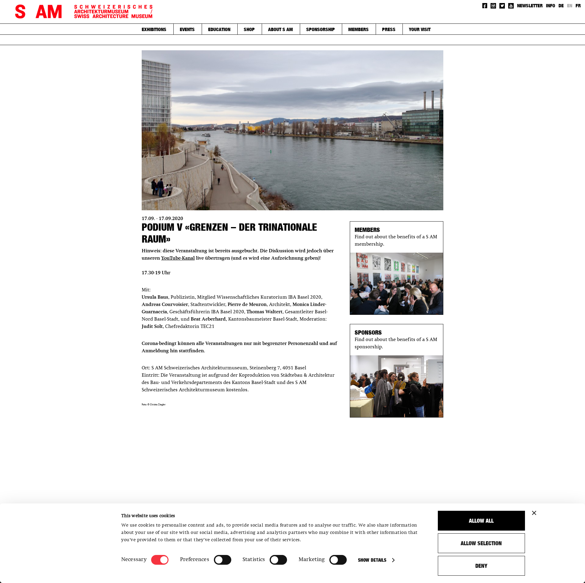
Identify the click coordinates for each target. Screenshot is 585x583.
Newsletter (530, 5)
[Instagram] (493, 6)
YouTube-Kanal (178, 258)
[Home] (83, 12)
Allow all (481, 520)
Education (219, 29)
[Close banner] (534, 513)
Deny (481, 565)
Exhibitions (154, 29)
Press (388, 29)
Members (358, 29)
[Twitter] (502, 6)
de (561, 5)
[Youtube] (511, 6)
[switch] (222, 560)
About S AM (280, 29)
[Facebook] (485, 5)
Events (187, 29)
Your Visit (420, 29)
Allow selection (481, 543)
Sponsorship (320, 29)
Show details (372, 560)
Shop (249, 29)
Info (550, 5)
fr (578, 5)
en (569, 5)
